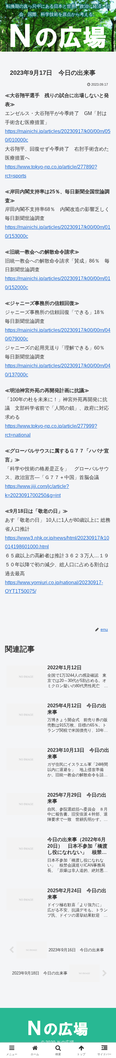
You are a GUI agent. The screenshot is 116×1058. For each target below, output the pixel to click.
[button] (103, 851)
